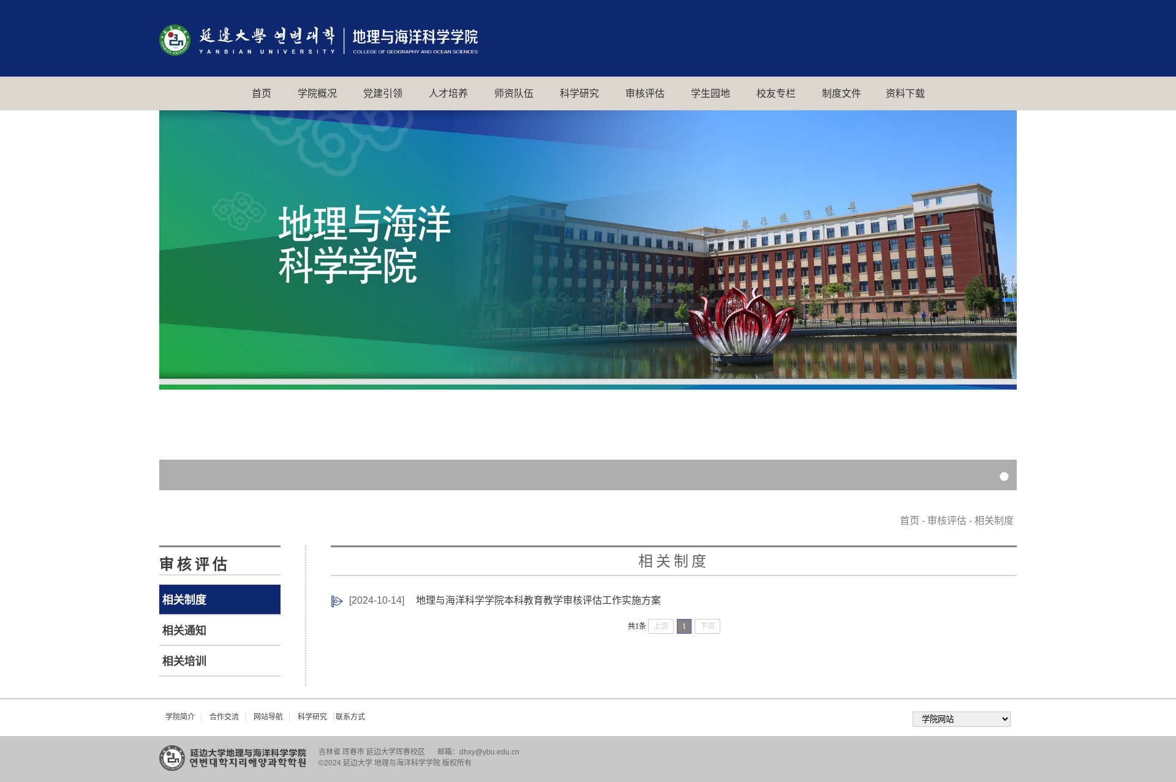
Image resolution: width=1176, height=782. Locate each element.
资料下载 (905, 93)
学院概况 (317, 93)
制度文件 (841, 93)
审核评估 (645, 93)
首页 (261, 93)
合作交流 (224, 717)
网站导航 (268, 717)
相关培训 (184, 661)
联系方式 (350, 717)
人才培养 (448, 93)
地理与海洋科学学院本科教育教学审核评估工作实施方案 (538, 600)
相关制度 (184, 600)
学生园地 (710, 93)
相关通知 (184, 630)
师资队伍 (513, 93)
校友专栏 (776, 93)
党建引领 (382, 93)
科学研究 (579, 93)
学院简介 (180, 717)
